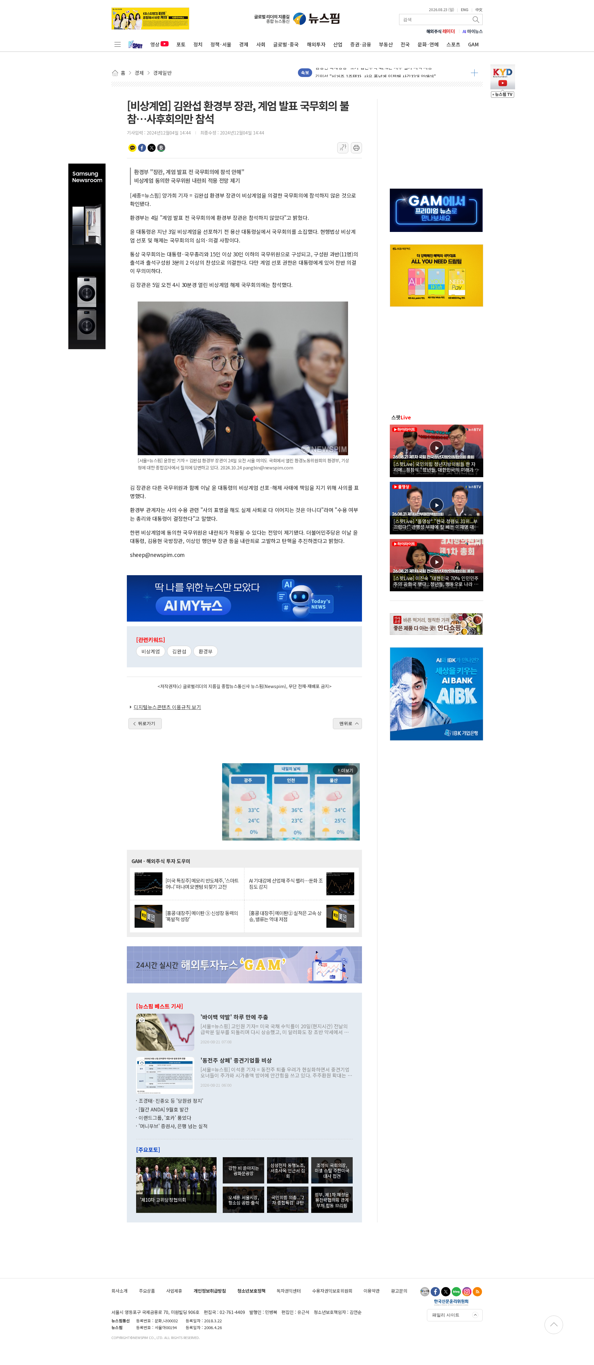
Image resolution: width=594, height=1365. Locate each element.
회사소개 (119, 1290)
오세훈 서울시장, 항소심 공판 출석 (243, 1200)
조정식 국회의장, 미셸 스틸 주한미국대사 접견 (332, 1170)
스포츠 (453, 44)
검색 (476, 19)
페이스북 (142, 148)
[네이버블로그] (456, 1291)
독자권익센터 (289, 1290)
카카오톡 (132, 148)
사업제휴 (174, 1290)
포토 (181, 44)
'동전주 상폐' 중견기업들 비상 (236, 1060)
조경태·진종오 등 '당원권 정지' (171, 1100)
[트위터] (445, 1291)
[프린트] (356, 147)
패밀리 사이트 (445, 1314)
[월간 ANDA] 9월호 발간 (164, 1109)
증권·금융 (360, 44)
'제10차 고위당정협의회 (163, 1199)
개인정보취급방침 (210, 1290)
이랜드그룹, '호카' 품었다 (165, 1117)
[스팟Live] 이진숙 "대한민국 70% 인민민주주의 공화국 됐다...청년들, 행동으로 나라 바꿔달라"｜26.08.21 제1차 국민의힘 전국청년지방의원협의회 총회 (436, 580)
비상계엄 (150, 651)
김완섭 (179, 651)
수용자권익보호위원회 (332, 1290)
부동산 (386, 44)
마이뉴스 (473, 31)
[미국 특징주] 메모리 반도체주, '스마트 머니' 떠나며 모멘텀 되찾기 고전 (202, 883)
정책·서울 (220, 44)
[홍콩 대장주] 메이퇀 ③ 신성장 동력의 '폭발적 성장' (202, 916)
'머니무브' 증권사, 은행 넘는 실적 (173, 1126)
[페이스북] (435, 1291)
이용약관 (372, 1290)
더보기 (474, 72)
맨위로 (345, 723)
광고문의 (399, 1290)
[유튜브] (424, 1291)
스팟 (401, 417)
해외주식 (440, 31)
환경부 (206, 651)
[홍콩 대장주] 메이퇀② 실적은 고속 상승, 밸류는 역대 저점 (285, 916)
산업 (337, 44)
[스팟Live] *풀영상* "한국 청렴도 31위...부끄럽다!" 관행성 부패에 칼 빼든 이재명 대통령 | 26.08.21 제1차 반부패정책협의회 (436, 523)
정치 (198, 44)
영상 (155, 44)
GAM (473, 44)
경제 (243, 44)
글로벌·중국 (286, 44)
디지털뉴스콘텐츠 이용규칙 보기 (167, 707)
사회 (260, 44)
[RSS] (477, 1291)
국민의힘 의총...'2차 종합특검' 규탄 (287, 1200)
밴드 (161, 148)
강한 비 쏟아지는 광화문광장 (243, 1170)
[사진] (165, 1031)
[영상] (436, 450)
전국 (405, 44)
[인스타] (466, 1291)
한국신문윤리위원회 (451, 1302)
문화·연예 (428, 44)
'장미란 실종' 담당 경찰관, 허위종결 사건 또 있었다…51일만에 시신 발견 (386, 76)
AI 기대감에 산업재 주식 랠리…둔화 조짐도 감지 (286, 883)
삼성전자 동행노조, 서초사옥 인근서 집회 (287, 1170)
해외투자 (316, 44)
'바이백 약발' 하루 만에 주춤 (234, 1017)
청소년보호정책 (251, 1290)
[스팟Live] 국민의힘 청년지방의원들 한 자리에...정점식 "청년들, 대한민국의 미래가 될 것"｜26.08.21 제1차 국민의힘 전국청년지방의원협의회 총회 (436, 466)
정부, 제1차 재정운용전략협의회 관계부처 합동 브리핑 (332, 1200)
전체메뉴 (117, 44)
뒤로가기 (146, 723)
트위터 (152, 148)
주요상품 (147, 1290)
